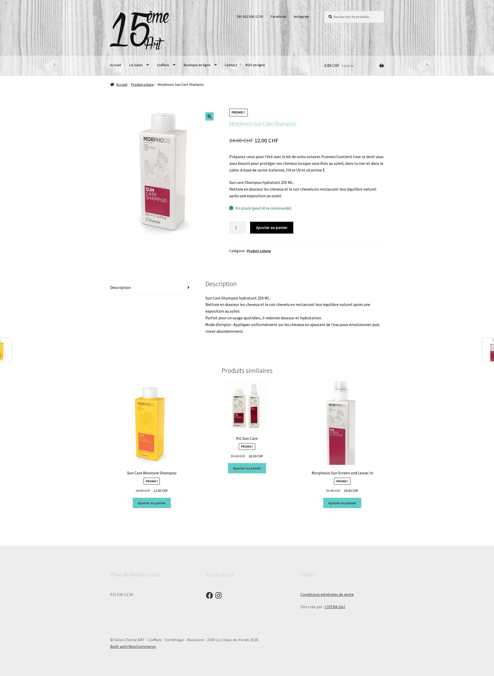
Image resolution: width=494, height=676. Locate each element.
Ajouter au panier (271, 227)
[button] (209, 116)
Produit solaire (142, 84)
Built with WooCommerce (133, 646)
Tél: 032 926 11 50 (249, 16)
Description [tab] (120, 287)
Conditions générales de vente (327, 594)
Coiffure (163, 65)
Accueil (115, 65)
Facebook (278, 16)
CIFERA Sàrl (335, 606)
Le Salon (136, 65)
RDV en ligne (255, 65)
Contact (231, 65)
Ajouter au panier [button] (152, 503)
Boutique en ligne (196, 65)
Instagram (301, 16)
